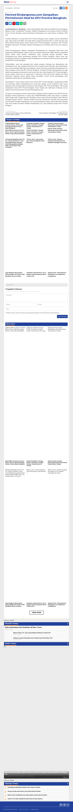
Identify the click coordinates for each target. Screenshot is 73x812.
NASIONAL (21, 20)
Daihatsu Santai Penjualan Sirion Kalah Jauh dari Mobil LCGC (33, 638)
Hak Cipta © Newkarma (10, 809)
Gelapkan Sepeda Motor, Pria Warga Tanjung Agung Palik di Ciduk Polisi (36, 274)
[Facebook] (61, 8)
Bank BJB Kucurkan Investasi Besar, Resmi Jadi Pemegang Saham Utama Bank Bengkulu (15, 131)
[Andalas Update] (11, 2)
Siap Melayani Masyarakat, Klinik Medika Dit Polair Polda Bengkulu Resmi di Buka (15, 274)
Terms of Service (24, 809)
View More (36, 612)
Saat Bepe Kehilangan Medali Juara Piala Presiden (24, 787)
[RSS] (66, 8)
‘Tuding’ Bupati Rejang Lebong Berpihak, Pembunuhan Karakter (18, 113)
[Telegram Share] (17, 23)
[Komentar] (24, 23)
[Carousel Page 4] (66, 777)
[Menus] (67, 2)
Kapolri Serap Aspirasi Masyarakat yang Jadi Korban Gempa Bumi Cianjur (57, 130)
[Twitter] (63, 8)
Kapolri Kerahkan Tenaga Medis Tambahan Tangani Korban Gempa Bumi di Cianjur (35, 463)
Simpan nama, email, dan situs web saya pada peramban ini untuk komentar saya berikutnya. (33, 312)
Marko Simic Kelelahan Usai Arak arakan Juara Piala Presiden (27, 795)
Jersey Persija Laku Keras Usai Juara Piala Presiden (24, 791)
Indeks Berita (34, 809)
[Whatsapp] (21, 23)
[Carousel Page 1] (63, 777)
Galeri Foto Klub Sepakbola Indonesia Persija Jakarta (25, 798)
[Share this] (6, 23)
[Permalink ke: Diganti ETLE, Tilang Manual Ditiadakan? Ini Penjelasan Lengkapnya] (58, 205)
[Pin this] (14, 23)
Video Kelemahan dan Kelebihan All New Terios (23, 627)
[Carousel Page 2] (64, 777)
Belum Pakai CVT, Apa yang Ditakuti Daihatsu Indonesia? (32, 632)
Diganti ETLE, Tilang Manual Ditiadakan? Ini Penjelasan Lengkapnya (57, 274)
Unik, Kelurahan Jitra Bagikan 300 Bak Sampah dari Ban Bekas (53, 113)
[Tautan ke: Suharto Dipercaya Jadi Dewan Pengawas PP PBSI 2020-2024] (36, 712)
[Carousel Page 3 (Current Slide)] (65, 777)
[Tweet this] (10, 23)
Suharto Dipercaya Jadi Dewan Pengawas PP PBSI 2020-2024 (28, 774)
